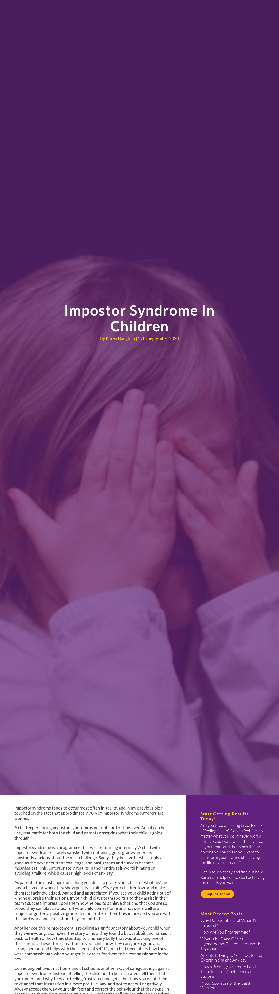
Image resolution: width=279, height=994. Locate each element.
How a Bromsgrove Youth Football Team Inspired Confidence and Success (230, 971)
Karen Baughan (120, 338)
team (108, 897)
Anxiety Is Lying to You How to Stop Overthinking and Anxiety (231, 958)
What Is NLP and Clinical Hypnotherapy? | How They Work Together (230, 943)
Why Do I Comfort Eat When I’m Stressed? (229, 923)
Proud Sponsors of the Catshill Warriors (227, 985)
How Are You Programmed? (225, 932)
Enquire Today (217, 894)
